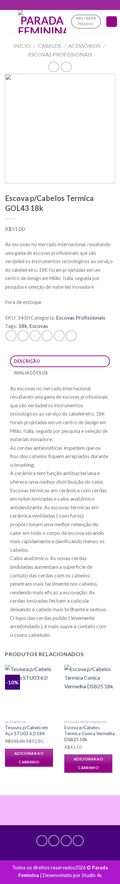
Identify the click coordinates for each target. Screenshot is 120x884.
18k (22, 326)
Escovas (38, 326)
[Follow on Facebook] (41, 840)
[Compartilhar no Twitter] (35, 335)
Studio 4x (92, 875)
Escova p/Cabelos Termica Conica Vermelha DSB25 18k (89, 733)
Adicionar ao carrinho (29, 757)
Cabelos (49, 46)
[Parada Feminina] (42, 21)
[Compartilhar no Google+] (71, 335)
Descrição (27, 361)
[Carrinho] (111, 21)
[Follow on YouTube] (78, 840)
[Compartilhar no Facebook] (23, 335)
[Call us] (66, 840)
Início (22, 46)
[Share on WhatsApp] (11, 335)
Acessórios (84, 46)
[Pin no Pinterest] (59, 335)
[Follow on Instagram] (53, 840)
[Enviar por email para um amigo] (47, 335)
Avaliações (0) (31, 372)
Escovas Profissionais (60, 54)
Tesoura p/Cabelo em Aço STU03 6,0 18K (26, 730)
